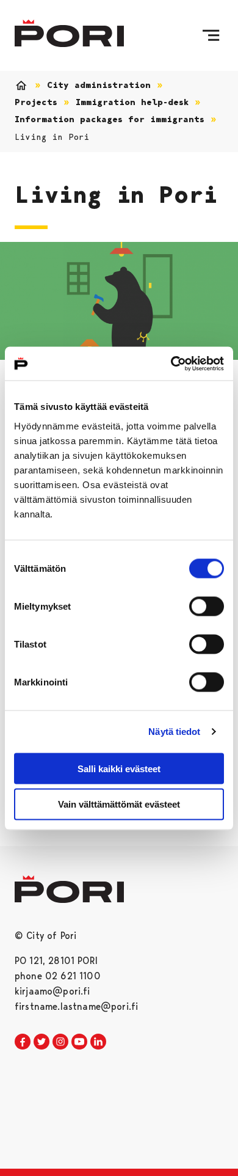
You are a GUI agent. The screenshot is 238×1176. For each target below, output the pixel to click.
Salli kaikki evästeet (119, 768)
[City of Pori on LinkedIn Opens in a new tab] (98, 1042)
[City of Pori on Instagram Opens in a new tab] (60, 1042)
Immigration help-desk (132, 102)
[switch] (206, 606)
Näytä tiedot (174, 731)
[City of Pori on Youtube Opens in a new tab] (79, 1042)
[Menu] (210, 35)
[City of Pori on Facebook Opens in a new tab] (23, 1042)
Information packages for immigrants (109, 119)
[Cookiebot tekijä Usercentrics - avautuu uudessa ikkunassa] (171, 363)
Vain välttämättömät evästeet (119, 804)
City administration (99, 85)
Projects (36, 102)
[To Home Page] (69, 33)
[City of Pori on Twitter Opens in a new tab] (41, 1042)
